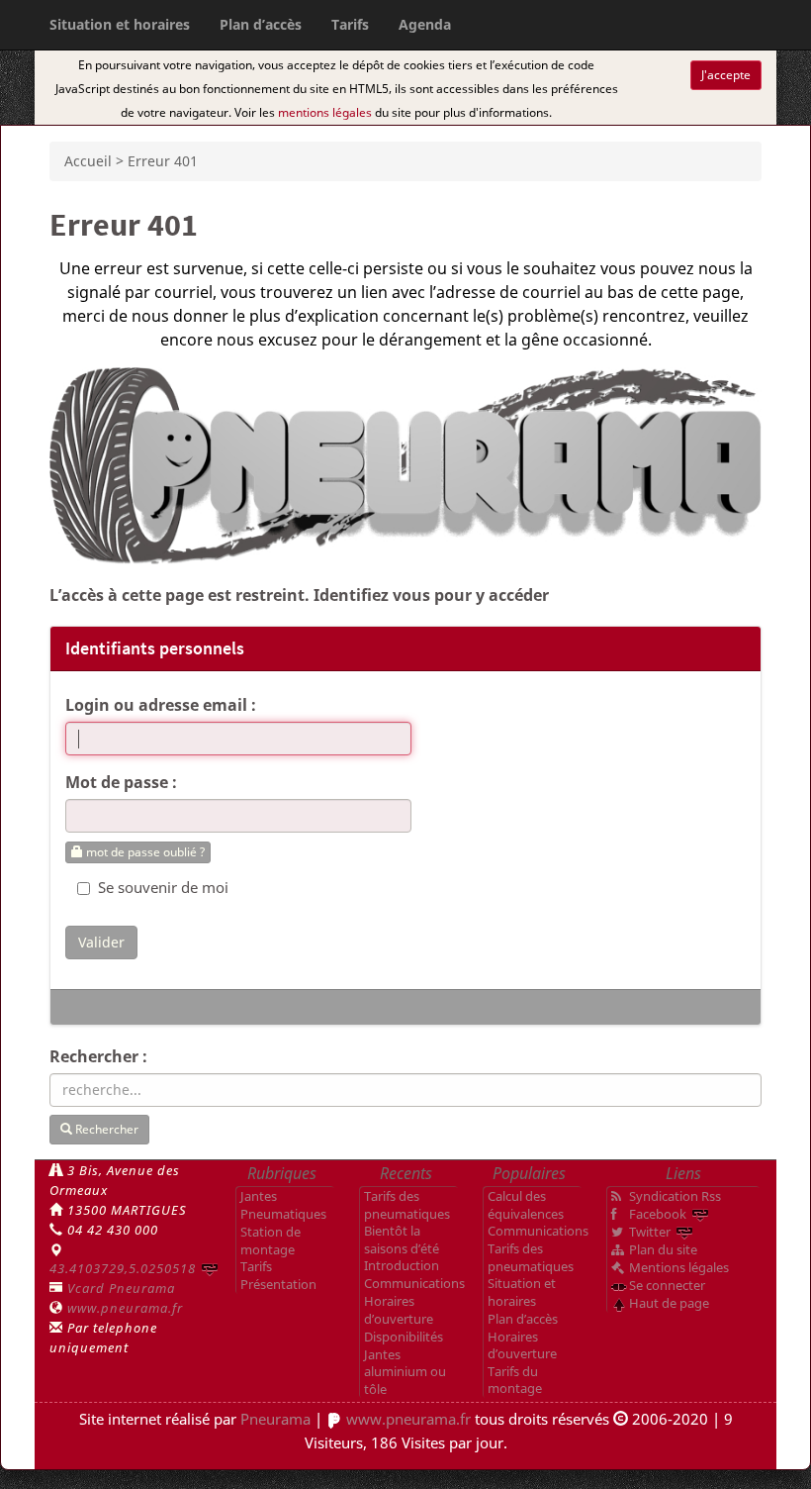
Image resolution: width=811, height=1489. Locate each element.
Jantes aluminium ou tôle (405, 1371)
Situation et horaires (119, 24)
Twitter (650, 1232)
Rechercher (105, 1129)
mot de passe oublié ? (144, 852)
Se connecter (667, 1285)
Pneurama (275, 1419)
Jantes (258, 1196)
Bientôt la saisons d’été (401, 1239)
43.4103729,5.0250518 (122, 1268)
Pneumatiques (283, 1214)
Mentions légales (679, 1267)
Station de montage (270, 1240)
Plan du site (663, 1249)
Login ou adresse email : (160, 705)
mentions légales (325, 112)
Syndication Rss (675, 1196)
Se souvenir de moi (161, 887)
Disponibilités (403, 1336)
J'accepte (726, 74)
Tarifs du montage (515, 1380)
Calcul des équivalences (526, 1205)
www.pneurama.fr (125, 1308)
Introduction (401, 1265)
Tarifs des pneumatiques (407, 1205)
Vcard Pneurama (121, 1288)
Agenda (425, 24)
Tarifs (350, 24)
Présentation (278, 1284)
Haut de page (669, 1303)
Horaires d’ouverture (398, 1310)
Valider (101, 942)
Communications (414, 1283)
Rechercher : (98, 1056)
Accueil (88, 161)
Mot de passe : (121, 782)
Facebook (657, 1214)
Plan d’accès (261, 24)
